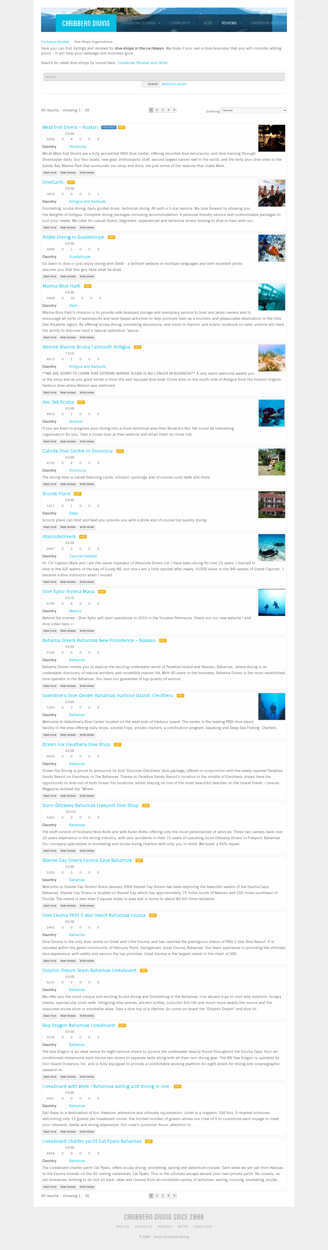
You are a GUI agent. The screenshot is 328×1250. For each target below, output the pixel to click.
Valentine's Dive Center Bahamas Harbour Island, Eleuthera (107, 695)
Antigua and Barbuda (87, 201)
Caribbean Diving (86, 23)
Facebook (165, 1227)
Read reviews (68, 172)
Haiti (73, 305)
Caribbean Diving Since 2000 (164, 1216)
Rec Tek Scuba (58, 402)
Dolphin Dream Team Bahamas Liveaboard (89, 970)
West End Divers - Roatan (70, 127)
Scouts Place (56, 494)
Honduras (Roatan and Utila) (142, 63)
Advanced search (174, 84)
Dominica (77, 470)
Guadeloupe (79, 256)
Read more (50, 172)
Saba (73, 513)
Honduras (77, 146)
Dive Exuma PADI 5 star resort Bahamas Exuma (93, 915)
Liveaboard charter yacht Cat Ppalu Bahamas (91, 1141)
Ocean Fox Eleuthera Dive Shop (76, 744)
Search (153, 84)
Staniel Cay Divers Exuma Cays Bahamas (87, 860)
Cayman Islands (83, 556)
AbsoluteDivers (59, 536)
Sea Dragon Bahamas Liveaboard (78, 1025)
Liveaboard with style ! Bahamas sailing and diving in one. (106, 1086)
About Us (122, 1227)
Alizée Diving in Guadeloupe (73, 237)
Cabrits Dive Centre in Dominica (77, 451)
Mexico (75, 611)
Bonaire (75, 421)
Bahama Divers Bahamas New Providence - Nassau (99, 640)
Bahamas (77, 660)
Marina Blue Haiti (61, 286)
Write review (87, 172)
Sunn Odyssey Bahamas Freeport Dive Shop (90, 805)
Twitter (182, 1227)
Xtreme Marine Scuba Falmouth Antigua (86, 347)
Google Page (202, 1227)
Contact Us (143, 1227)
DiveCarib (53, 182)
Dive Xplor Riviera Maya (68, 591)
